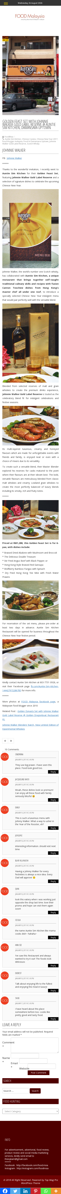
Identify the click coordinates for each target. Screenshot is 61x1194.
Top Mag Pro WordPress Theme (39, 1181)
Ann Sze (18, 945)
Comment (6, 1044)
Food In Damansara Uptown (35, 141)
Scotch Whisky (33, 143)
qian (17, 888)
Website (23, 1068)
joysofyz (18, 835)
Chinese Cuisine (29, 139)
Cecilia (18, 920)
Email (14, 1065)
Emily (17, 807)
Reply (53, 771)
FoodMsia (9, 136)
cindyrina (19, 754)
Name (6, 1059)
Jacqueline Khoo (22, 779)
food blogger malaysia (12, 141)
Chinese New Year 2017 (47, 139)
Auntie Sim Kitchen (13, 139)
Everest (18, 973)
